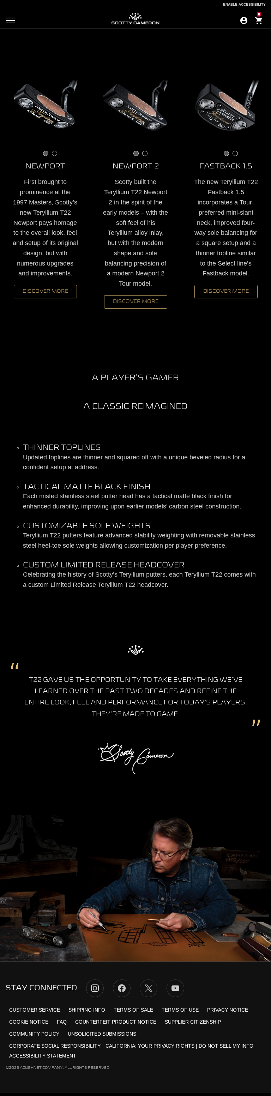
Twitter (148, 988)
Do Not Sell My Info (226, 1046)
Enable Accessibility (244, 4)
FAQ (62, 1022)
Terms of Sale (133, 1010)
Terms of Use (180, 1010)
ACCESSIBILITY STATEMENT (42, 1056)
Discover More (45, 291)
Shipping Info (86, 1010)
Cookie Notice (28, 1022)
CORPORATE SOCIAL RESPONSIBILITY (55, 1046)
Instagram (95, 988)
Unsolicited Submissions (102, 1034)
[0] (259, 21)
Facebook (122, 988)
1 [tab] (45, 153)
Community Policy (34, 1034)
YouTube (175, 988)
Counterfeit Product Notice (115, 1022)
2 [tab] (54, 153)
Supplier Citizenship (193, 1022)
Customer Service (34, 1010)
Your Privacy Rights (166, 1046)
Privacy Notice (227, 1010)
